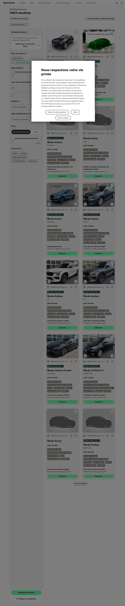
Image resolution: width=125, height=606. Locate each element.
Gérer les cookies (63, 118)
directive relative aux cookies (60, 104)
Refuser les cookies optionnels (57, 112)
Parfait (75, 112)
